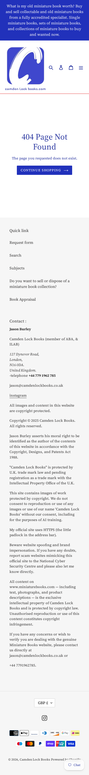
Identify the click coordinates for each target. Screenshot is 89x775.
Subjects (16, 268)
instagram (18, 395)
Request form (21, 242)
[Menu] (81, 67)
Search (15, 255)
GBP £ (43, 702)
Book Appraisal (22, 299)
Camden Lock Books (35, 759)
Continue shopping (41, 170)
